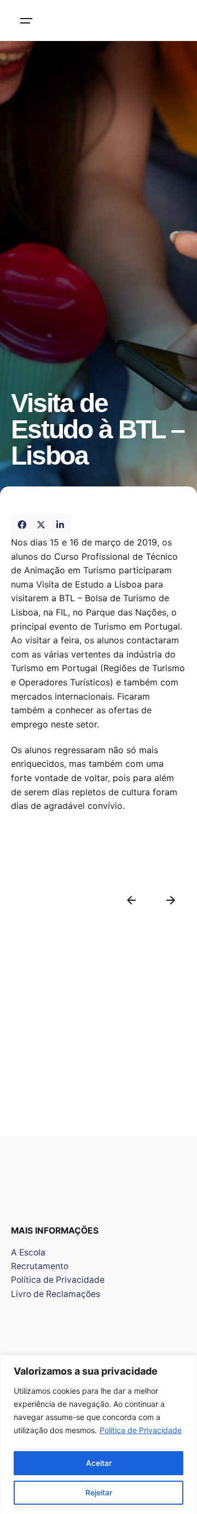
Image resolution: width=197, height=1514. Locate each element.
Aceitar (99, 1463)
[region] (98, 1434)
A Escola (28, 1252)
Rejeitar (98, 1492)
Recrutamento (39, 1266)
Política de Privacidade (141, 1430)
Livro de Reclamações (55, 1294)
